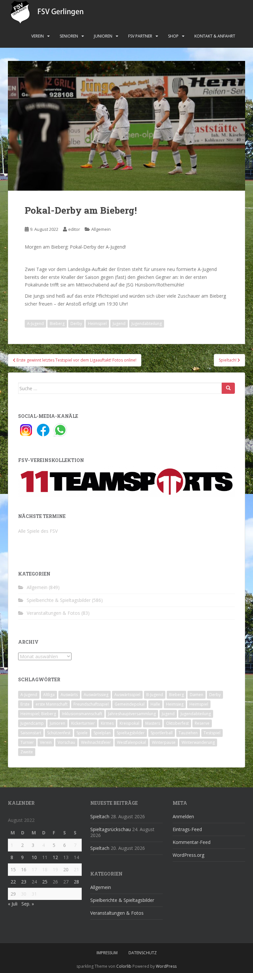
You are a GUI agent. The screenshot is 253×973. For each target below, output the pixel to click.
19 (55, 869)
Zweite (26, 752)
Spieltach (99, 816)
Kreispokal (129, 723)
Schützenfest (58, 733)
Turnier (27, 742)
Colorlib (123, 966)
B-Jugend (154, 694)
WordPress (166, 966)
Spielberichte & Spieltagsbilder (59, 600)
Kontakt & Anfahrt (214, 36)
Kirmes (107, 723)
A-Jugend (35, 323)
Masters (152, 723)
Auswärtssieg (96, 694)
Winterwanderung (198, 742)
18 (44, 869)
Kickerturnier (83, 723)
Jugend (119, 323)
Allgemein (101, 229)
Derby (76, 323)
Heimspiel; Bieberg (38, 713)
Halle (155, 704)
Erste (25, 704)
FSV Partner (140, 36)
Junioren (103, 36)
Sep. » (27, 904)
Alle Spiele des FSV (38, 531)
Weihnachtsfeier (96, 742)
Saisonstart (30, 733)
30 (23, 894)
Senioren (69, 36)
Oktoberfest (177, 723)
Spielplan (102, 733)
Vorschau (66, 742)
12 (55, 857)
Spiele (82, 733)
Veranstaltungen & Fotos (53, 613)
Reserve (202, 723)
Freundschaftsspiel (91, 704)
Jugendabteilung (146, 323)
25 (44, 881)
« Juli (12, 904)
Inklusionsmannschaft (82, 713)
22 (13, 881)
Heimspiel (97, 323)
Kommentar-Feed (192, 842)
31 (34, 894)
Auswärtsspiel (127, 694)
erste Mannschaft (52, 704)
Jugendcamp (32, 723)
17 (34, 869)
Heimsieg (174, 704)
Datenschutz (142, 953)
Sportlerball (162, 733)
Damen (196, 694)
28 (76, 881)
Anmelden (183, 816)
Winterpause (164, 742)
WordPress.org (188, 855)
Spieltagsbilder (131, 733)
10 (34, 857)
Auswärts (69, 694)
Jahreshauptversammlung (132, 713)
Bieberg (57, 323)
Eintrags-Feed (187, 829)
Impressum (107, 953)
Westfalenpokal (131, 742)
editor (74, 229)
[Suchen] (228, 388)
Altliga (49, 694)
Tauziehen (188, 733)
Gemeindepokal (130, 704)
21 (76, 869)
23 (23, 881)
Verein (37, 36)
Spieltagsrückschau (110, 829)
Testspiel (212, 733)
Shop (173, 36)
